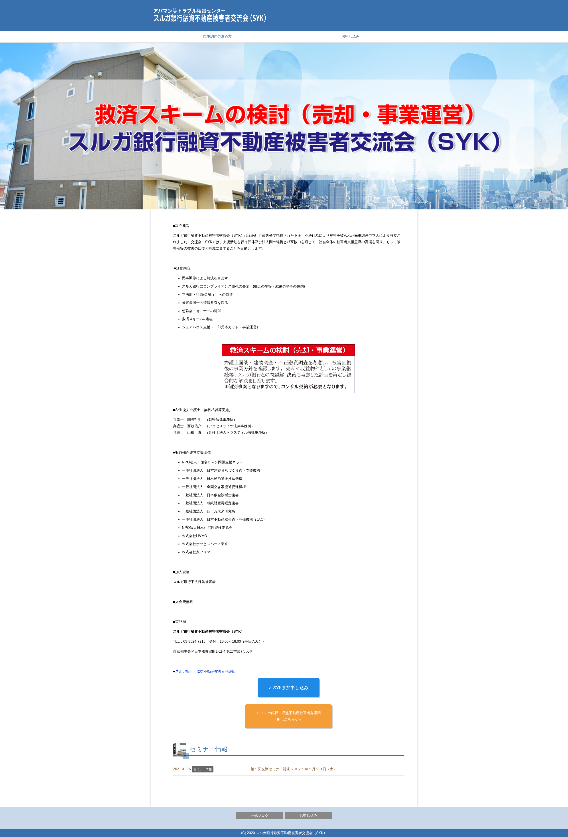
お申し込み (350, 36)
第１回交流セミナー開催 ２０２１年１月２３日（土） (294, 769)
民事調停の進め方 (217, 36)
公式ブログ (259, 815)
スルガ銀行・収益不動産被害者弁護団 (205, 671)
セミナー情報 (202, 769)
